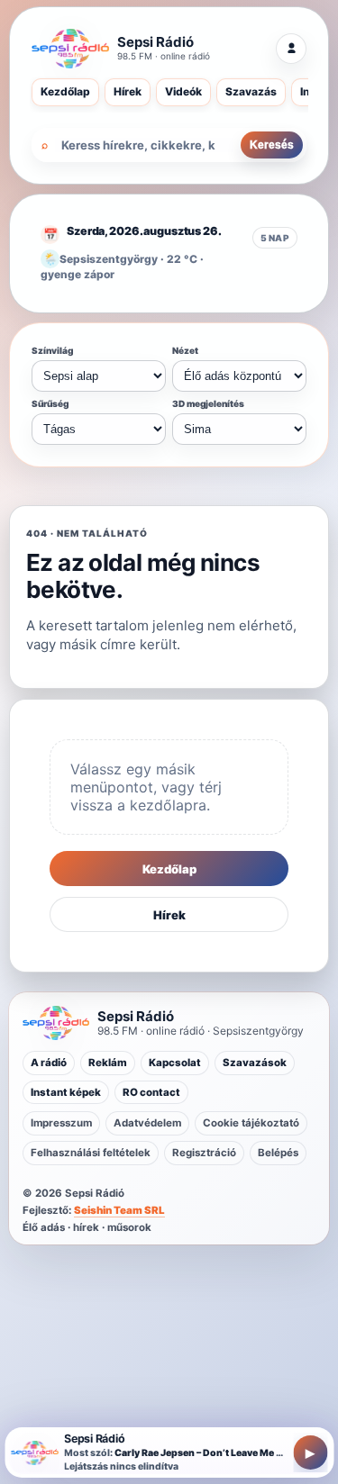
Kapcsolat (175, 1062)
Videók (183, 91)
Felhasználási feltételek (91, 1152)
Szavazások (255, 1062)
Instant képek (66, 1092)
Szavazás (251, 91)
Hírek (128, 91)
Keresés (272, 145)
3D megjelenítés (208, 403)
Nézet (185, 350)
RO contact (151, 1092)
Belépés (278, 1152)
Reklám (107, 1062)
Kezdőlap (65, 91)
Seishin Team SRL (119, 1210)
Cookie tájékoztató (251, 1123)
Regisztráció (204, 1152)
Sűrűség (50, 403)
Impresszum (61, 1123)
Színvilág (52, 350)
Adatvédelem (147, 1123)
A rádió (49, 1062)
